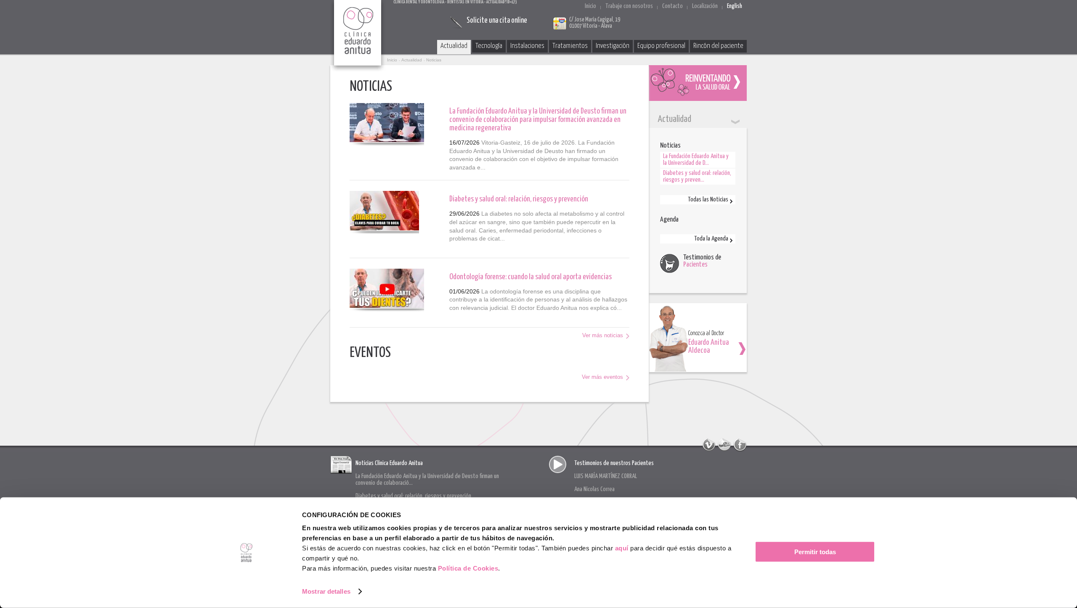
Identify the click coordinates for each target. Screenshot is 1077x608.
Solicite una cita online (497, 20)
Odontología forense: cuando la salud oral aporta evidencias (530, 277)
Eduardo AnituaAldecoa (708, 346)
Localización (705, 6)
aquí (622, 548)
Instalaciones (527, 46)
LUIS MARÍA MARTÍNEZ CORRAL (605, 476)
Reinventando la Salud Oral (698, 83)
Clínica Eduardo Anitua (358, 35)
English (734, 6)
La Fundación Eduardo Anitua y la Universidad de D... (696, 159)
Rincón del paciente (718, 46)
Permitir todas (815, 551)
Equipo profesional (661, 46)
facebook (740, 445)
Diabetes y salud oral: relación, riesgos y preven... (697, 176)
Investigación (612, 46)
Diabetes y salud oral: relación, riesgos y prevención (518, 199)
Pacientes (695, 264)
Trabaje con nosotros (629, 6)
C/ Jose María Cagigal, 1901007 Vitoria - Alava (594, 23)
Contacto (672, 6)
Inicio (590, 6)
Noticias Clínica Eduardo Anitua (389, 463)
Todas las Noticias (708, 199)
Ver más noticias (602, 335)
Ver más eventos (602, 377)
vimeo (709, 445)
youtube (724, 445)
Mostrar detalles (326, 591)
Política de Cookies (468, 568)
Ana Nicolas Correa (594, 489)
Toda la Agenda (711, 238)
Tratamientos (570, 46)
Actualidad (453, 46)
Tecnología (488, 46)
